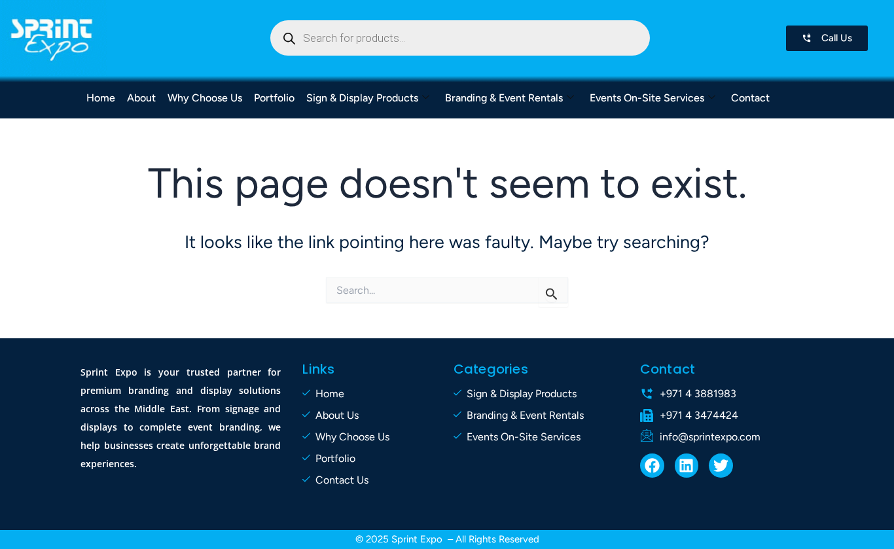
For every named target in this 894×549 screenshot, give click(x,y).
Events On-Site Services (647, 98)
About (141, 98)
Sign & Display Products (362, 98)
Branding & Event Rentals (504, 98)
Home (100, 98)
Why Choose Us (205, 98)
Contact (750, 98)
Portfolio (274, 98)
